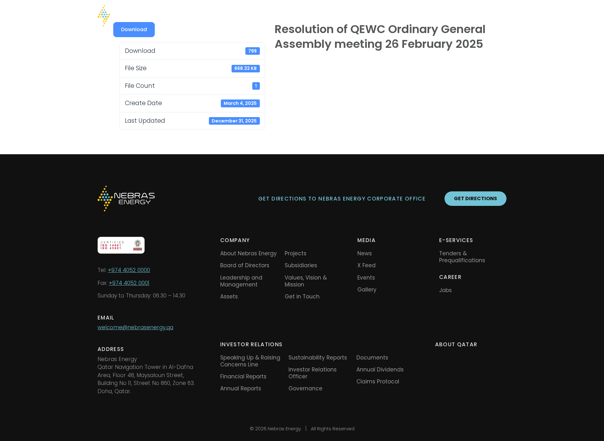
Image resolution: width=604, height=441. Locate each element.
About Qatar (456, 344)
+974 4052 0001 (129, 283)
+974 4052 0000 (129, 270)
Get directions (475, 198)
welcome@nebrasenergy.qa (135, 327)
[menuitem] (484, 16)
